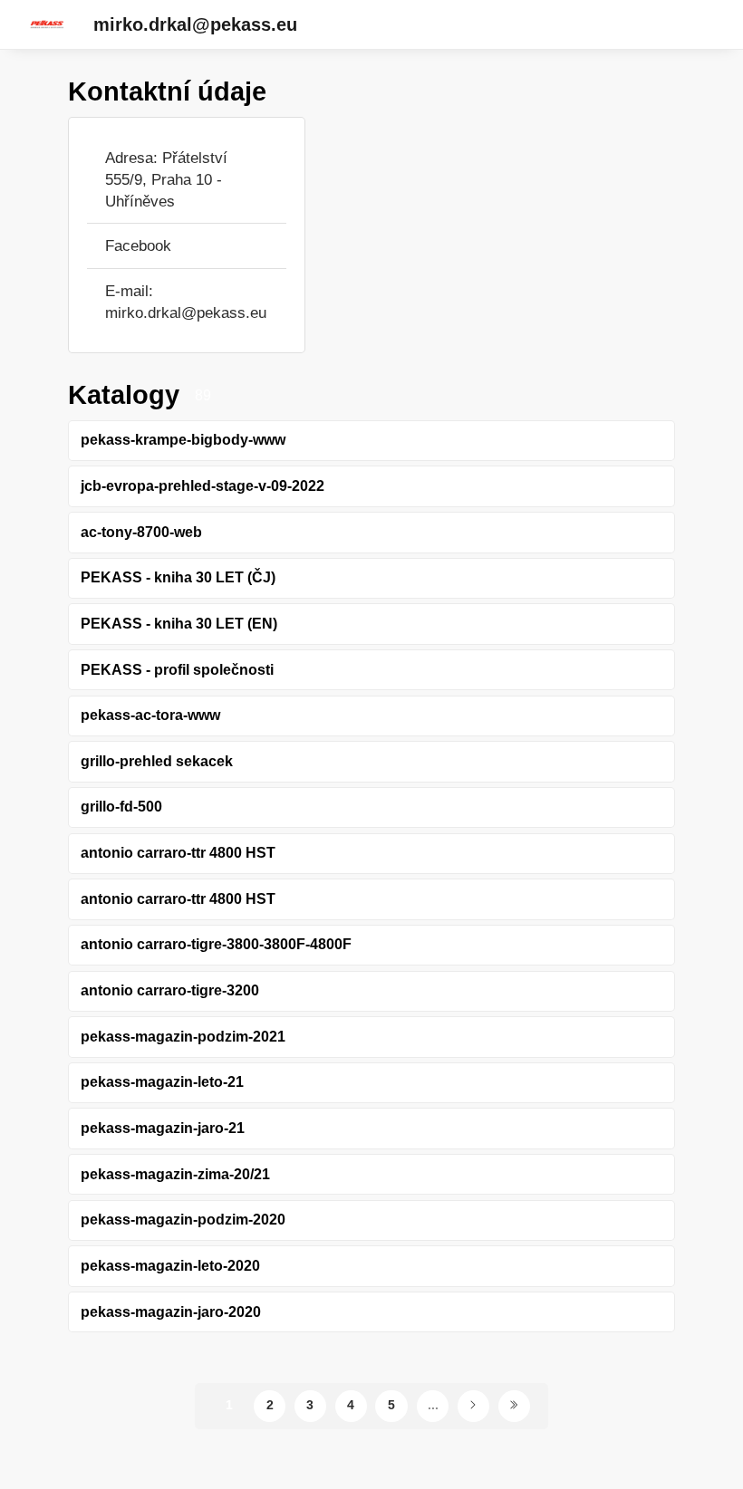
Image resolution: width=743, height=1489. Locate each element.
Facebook (138, 245)
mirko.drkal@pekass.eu (195, 24)
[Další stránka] (473, 1406)
